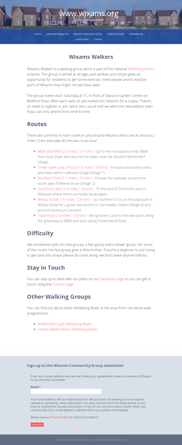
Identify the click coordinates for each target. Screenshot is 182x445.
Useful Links (82, 39)
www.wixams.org (89, 13)
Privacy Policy (60, 417)
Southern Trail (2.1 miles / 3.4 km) (65, 178)
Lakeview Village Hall (57, 33)
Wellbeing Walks (141, 68)
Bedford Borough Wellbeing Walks (65, 324)
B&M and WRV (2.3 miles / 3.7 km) (65, 151)
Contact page (62, 284)
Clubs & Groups (115, 33)
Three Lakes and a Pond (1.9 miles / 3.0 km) (72, 167)
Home (38, 33)
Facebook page (112, 278)
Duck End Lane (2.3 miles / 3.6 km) (65, 188)
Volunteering (136, 33)
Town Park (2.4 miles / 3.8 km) (61, 215)
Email (36, 387)
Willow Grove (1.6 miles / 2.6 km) (63, 199)
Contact (98, 39)
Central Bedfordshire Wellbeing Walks (68, 329)
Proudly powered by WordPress (72, 439)
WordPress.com (117, 439)
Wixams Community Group (88, 33)
